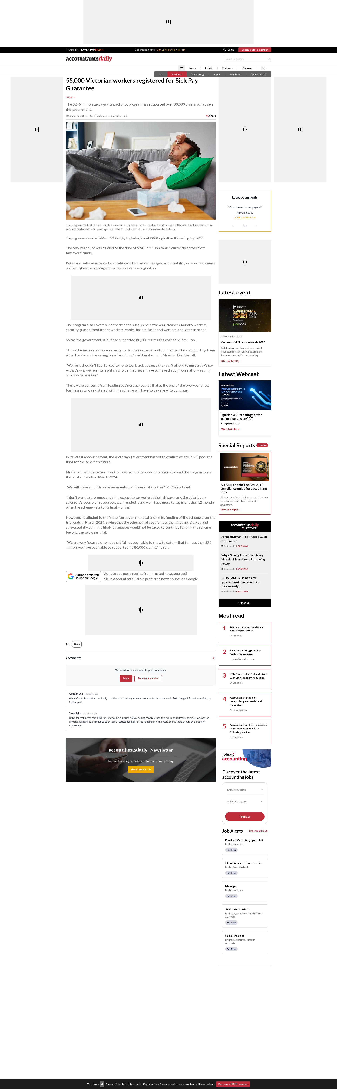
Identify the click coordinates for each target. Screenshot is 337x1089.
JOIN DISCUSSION (245, 217)
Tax (161, 74)
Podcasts (227, 68)
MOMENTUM (91, 49)
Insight (209, 68)
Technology (197, 74)
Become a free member (255, 49)
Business (177, 74)
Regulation (235, 74)
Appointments (259, 74)
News (192, 68)
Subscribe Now (141, 769)
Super (217, 74)
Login (231, 49)
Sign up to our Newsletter (171, 49)
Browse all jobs (258, 830)
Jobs (264, 68)
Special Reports (242, 445)
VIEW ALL (245, 603)
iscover (248, 68)
